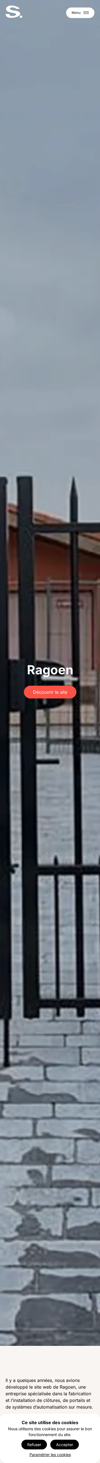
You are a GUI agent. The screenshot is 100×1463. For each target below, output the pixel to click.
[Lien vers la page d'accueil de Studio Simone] (14, 12)
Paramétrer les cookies (50, 1454)
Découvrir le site (50, 692)
